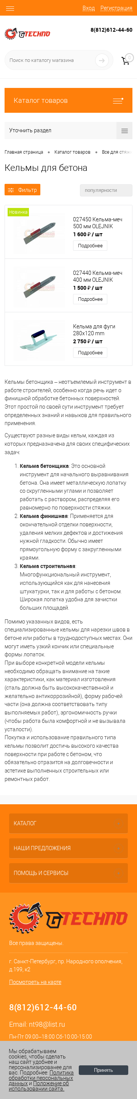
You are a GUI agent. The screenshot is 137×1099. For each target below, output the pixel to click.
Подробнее (90, 245)
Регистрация (116, 8)
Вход (89, 8)
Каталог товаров (41, 100)
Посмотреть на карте (35, 982)
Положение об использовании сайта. (39, 1086)
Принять (103, 1070)
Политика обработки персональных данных (41, 1078)
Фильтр (27, 190)
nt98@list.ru (47, 1024)
